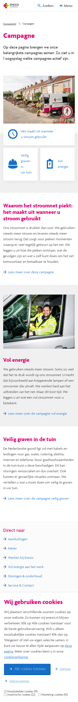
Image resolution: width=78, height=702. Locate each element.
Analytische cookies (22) (21, 694)
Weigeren (65, 669)
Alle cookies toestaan (30, 669)
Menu (68, 5)
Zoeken (47, 5)
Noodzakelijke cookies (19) (22, 691)
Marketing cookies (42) (55, 694)
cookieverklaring (16, 657)
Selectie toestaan (19, 681)
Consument (9, 23)
